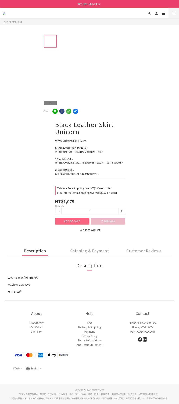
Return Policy (89, 336)
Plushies (17, 21)
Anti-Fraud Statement (89, 344)
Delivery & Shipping (89, 327)
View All (7, 21)
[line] (55, 111)
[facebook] (62, 111)
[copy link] (75, 111)
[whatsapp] (68, 111)
